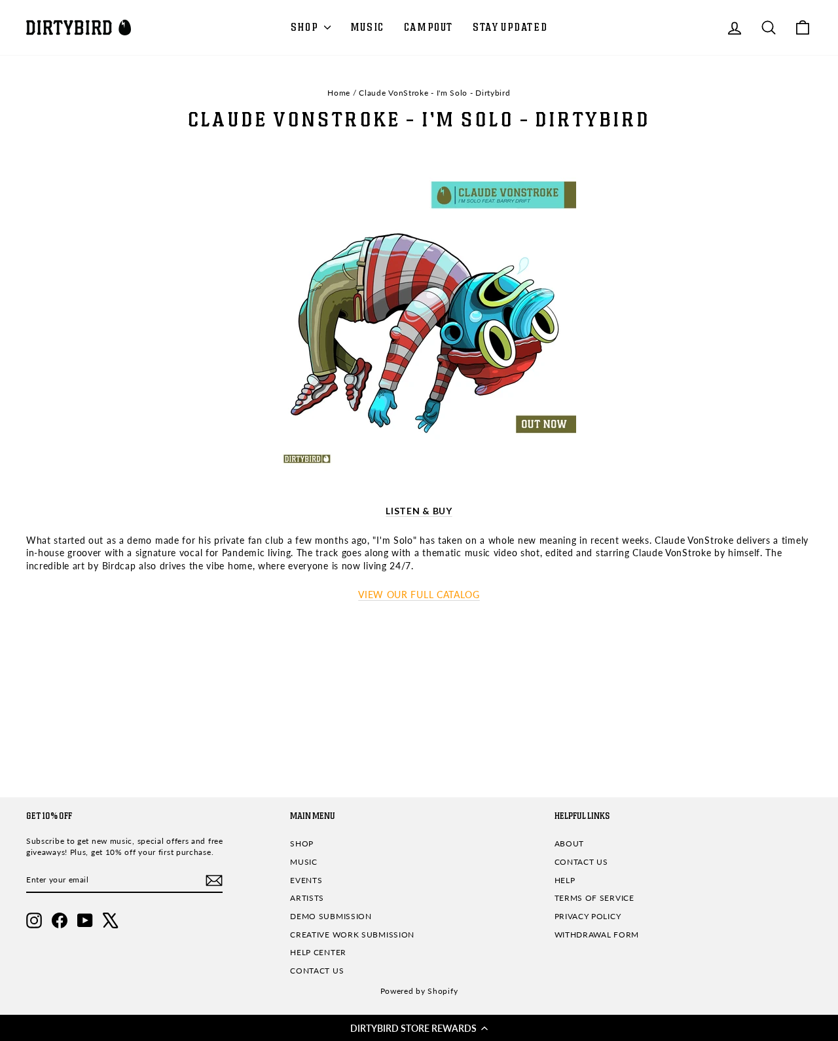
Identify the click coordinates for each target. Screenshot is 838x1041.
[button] (419, 1028)
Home (338, 93)
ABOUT (570, 843)
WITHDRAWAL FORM (597, 934)
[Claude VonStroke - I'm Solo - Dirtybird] (419, 324)
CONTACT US (317, 970)
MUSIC (367, 27)
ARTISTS (307, 898)
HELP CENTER (318, 952)
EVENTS (306, 880)
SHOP (306, 27)
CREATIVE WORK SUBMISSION (352, 934)
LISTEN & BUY (419, 510)
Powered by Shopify (419, 991)
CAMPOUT (428, 27)
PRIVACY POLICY (588, 916)
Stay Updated (510, 27)
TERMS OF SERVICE (594, 898)
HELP (565, 880)
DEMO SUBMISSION (331, 916)
